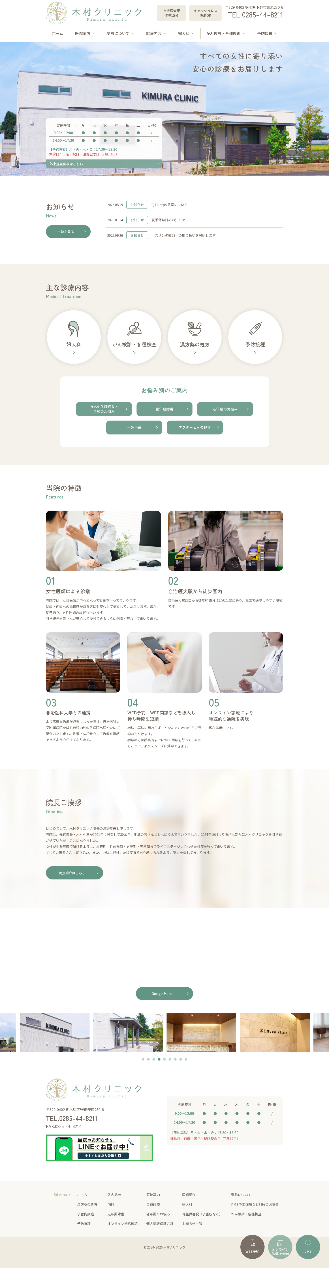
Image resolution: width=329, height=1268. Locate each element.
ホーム (57, 33)
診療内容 (153, 33)
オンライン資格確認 (122, 1223)
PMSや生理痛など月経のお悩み (255, 1204)
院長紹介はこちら (72, 872)
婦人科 (184, 33)
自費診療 (153, 1204)
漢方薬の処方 (87, 1204)
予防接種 (264, 33)
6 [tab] (170, 1060)
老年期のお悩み (158, 1214)
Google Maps (162, 993)
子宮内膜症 (85, 1214)
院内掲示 (114, 1194)
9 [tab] (186, 1060)
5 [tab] (164, 1060)
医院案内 (82, 33)
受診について (118, 33)
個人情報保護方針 (159, 1223)
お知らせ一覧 (192, 1223)
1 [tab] (143, 1060)
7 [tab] (175, 1060)
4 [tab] (159, 1060)
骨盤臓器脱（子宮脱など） (202, 1214)
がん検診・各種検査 (223, 33)
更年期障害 (115, 1214)
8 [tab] (181, 1060)
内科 (110, 1204)
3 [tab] (154, 1060)
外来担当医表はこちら (66, 163)
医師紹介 (189, 1194)
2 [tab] (148, 1060)
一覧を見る (65, 231)
